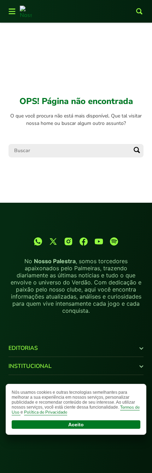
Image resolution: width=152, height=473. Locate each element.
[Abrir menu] (12, 11)
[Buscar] (136, 150)
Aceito (76, 424)
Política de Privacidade (45, 412)
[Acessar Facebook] (83, 241)
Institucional (30, 366)
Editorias (23, 348)
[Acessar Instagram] (68, 241)
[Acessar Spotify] (114, 241)
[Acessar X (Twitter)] (53, 241)
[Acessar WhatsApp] (38, 241)
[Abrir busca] (139, 11)
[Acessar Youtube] (99, 241)
